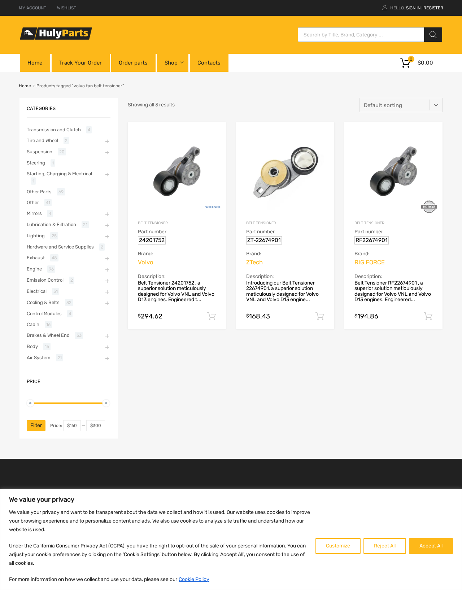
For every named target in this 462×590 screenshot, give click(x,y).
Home (34, 63)
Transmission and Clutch (54, 129)
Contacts (209, 63)
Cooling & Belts (43, 302)
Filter (36, 425)
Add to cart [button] (211, 316)
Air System (39, 357)
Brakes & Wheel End (48, 335)
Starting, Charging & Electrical (59, 173)
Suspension (39, 151)
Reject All (385, 546)
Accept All (431, 546)
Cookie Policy (194, 579)
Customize (338, 546)
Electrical (37, 291)
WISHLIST (66, 7)
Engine (34, 269)
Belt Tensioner (153, 223)
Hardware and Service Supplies (60, 247)
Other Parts (39, 191)
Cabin (33, 324)
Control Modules (44, 313)
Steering (36, 163)
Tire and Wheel (42, 140)
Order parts (133, 63)
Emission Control (45, 280)
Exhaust (36, 257)
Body (32, 346)
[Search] (433, 34)
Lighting (36, 235)
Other (33, 202)
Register (433, 7)
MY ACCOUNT (32, 7)
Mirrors (34, 213)
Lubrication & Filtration (51, 224)
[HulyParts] (56, 38)
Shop (171, 63)
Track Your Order (80, 63)
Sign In (413, 7)
